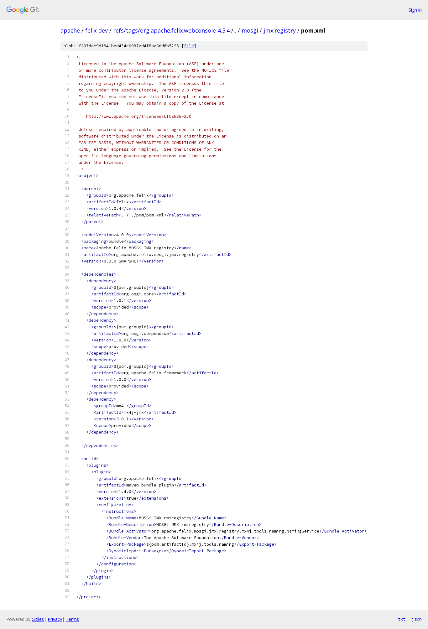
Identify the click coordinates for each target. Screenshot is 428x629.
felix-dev (96, 30)
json (417, 619)
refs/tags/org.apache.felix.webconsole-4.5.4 (171, 30)
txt (401, 619)
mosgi (250, 30)
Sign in (415, 10)
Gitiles (38, 619)
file (189, 46)
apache (70, 30)
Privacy (55, 619)
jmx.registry (280, 30)
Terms (72, 619)
